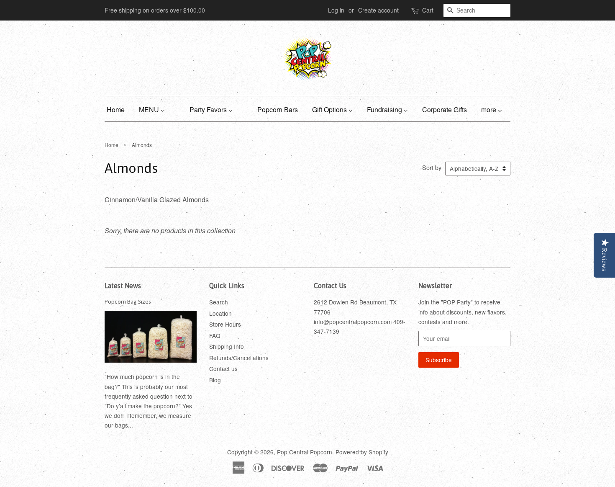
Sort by (431, 167)
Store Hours (225, 324)
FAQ (214, 335)
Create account (378, 10)
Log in (336, 10)
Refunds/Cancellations (239, 357)
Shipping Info (226, 346)
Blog (215, 380)
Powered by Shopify (362, 452)
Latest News (123, 285)
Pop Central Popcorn (304, 452)
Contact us (223, 368)
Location (220, 313)
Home (111, 144)
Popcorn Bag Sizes (128, 301)
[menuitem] (119, 108)
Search (218, 302)
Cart (427, 10)
